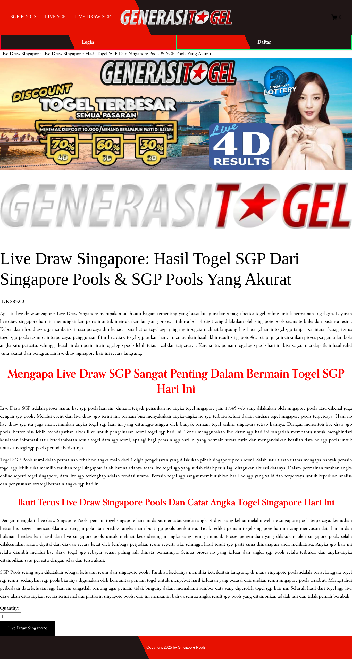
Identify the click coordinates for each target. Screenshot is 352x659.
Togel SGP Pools (16, 460)
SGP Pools (10, 572)
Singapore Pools (72, 520)
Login (88, 42)
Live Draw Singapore (20, 53)
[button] (27, 628)
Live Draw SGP (15, 408)
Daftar (264, 42)
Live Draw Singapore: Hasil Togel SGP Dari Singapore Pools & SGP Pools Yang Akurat (126, 53)
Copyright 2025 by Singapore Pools (176, 647)
